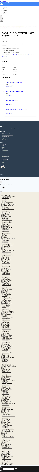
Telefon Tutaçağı (5, 308)
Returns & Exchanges (6, 155)
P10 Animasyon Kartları (7, 464)
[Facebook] (1, 4)
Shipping (3, 160)
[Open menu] (1, 20)
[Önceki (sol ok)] (0, 191)
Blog (4, 8)
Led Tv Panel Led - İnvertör (8, 222)
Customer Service (5, 156)
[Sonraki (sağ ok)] (1, 191)
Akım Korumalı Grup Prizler (8, 312)
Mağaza (4, 12)
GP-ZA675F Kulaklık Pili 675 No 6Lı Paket (15, 91)
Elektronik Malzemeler (6, 133)
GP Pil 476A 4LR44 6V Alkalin (12, 100)
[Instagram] (3, 4)
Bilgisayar (4, 137)
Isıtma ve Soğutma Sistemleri (8, 416)
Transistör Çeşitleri (6, 233)
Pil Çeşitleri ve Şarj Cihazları (8, 428)
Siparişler (4, 144)
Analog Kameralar (6, 449)
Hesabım (5, 10)
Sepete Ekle (4, 45)
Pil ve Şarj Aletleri (21, 54)
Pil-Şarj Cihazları (28, 54)
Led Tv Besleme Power (7, 454)
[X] (2, 4)
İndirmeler (4, 145)
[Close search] (1, 467)
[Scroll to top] (1, 188)
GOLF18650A (4, 56)
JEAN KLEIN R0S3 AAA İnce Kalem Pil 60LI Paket (16, 109)
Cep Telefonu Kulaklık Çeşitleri (8, 238)
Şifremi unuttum (5, 150)
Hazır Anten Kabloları (6, 438)
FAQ (3, 162)
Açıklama (5, 58)
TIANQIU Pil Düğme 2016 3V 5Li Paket (14, 82)
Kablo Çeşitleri (4, 139)
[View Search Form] (1, 18)
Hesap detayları (5, 148)
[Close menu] (0, 193)
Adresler (3, 147)
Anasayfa (5, 7)
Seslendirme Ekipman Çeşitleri (8, 403)
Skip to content (3, 1)
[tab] (20, 59)
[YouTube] (4, 167)
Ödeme (4, 13)
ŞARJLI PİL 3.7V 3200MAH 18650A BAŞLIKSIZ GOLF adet (12, 44)
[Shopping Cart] (1, 16)
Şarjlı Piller (15, 54)
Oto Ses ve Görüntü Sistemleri (7, 135)
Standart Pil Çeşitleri (6, 342)
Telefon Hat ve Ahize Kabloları (8, 380)
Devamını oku (8, 86)
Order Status (4, 157)
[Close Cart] (1, 182)
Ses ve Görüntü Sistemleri (7, 205)
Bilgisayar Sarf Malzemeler (8, 250)
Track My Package (5, 159)
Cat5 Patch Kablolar (6, 372)
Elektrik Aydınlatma (5, 136)
